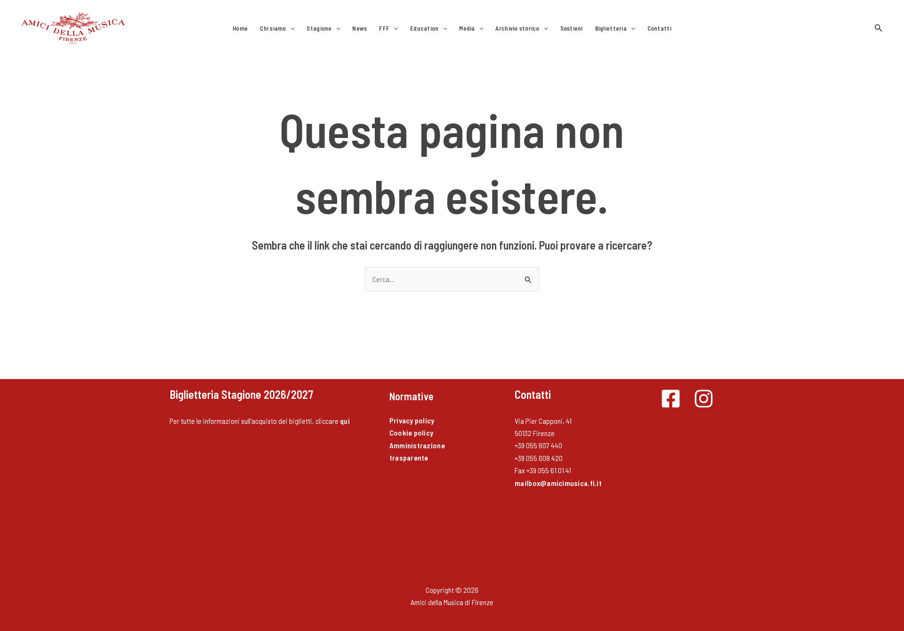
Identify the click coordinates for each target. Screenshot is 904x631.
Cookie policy (411, 432)
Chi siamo (273, 28)
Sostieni (571, 28)
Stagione (319, 28)
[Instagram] (704, 398)
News (359, 28)
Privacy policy (412, 420)
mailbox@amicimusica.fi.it (558, 482)
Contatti (659, 28)
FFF (384, 28)
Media (467, 28)
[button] (290, 28)
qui (345, 420)
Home (240, 28)
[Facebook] (671, 398)
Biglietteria (611, 28)
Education (424, 28)
